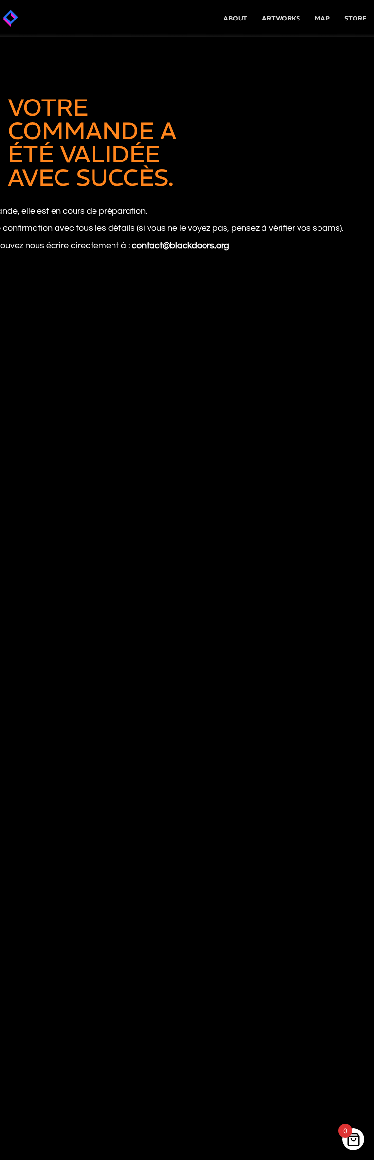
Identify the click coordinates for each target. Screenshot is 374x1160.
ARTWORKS (281, 18)
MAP (322, 18)
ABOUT (235, 18)
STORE (355, 18)
